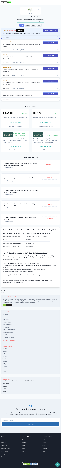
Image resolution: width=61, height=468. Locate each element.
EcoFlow (5, 351)
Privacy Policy (4, 454)
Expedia (5, 369)
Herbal (28, 17)
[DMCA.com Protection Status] (30, 305)
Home (22, 17)
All (22, 25)
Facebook (44, 439)
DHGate (5, 366)
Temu (4, 371)
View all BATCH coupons (15, 126)
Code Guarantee (5, 448)
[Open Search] (55, 2)
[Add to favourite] (39, 9)
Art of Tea (5, 335)
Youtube (44, 451)
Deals (33, 25)
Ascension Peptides (8, 337)
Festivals (24, 454)
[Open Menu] (59, 2)
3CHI (4, 317)
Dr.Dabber (5, 314)
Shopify (5, 361)
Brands (23, 445)
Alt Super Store (7, 327)
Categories (24, 442)
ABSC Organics (7, 322)
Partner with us (5, 457)
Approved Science (8, 332)
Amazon (5, 349)
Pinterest (44, 445)
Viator (4, 354)
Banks (23, 448)
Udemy (5, 356)
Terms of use (4, 451)
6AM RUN (5, 319)
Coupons (27, 25)
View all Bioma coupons (15, 150)
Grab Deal (51, 43)
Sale (39, 25)
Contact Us (4, 445)
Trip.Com (5, 359)
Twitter (44, 442)
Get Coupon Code (50, 31)
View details (6, 37)
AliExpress (6, 364)
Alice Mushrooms (7, 324)
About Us (3, 442)
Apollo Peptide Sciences (9, 330)
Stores (23, 439)
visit (30, 13)
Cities (23, 451)
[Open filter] (57, 464)
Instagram (44, 448)
